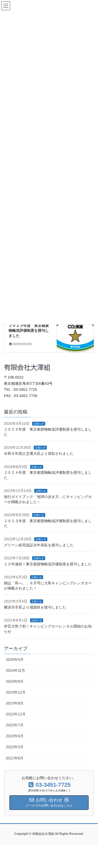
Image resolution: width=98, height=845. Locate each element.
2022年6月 (15, 736)
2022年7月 (15, 725)
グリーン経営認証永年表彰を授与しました (38, 545)
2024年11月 (15, 670)
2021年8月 (15, 758)
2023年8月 (15, 703)
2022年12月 (16, 714)
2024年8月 (15, 681)
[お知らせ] (75, 332)
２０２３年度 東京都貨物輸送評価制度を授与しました (29, 330)
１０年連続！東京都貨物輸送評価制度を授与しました (48, 564)
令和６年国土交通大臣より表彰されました (38, 453)
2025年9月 (15, 659)
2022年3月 (15, 747)
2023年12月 (16, 692)
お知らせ (38, 423)
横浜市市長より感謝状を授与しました (35, 607)
